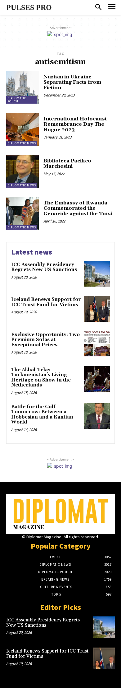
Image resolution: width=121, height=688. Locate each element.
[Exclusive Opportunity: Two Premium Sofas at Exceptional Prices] (97, 344)
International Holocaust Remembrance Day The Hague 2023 (75, 124)
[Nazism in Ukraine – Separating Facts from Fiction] (22, 87)
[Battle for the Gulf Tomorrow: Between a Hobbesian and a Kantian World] (97, 416)
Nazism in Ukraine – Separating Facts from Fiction (72, 82)
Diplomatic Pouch (16, 99)
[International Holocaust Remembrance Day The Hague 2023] (22, 129)
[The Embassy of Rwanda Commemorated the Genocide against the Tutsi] (22, 213)
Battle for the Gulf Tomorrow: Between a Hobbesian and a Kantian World (42, 414)
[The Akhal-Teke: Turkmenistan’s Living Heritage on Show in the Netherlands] (97, 379)
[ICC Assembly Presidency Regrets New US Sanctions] (97, 274)
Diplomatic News (21, 143)
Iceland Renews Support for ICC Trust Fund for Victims (46, 302)
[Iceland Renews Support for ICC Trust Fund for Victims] (97, 309)
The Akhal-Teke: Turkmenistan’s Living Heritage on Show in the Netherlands (41, 377)
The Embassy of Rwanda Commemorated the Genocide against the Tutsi (77, 208)
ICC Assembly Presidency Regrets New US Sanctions (44, 267)
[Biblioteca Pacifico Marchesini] (22, 171)
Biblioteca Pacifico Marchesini (67, 164)
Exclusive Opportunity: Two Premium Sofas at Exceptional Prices (45, 340)
